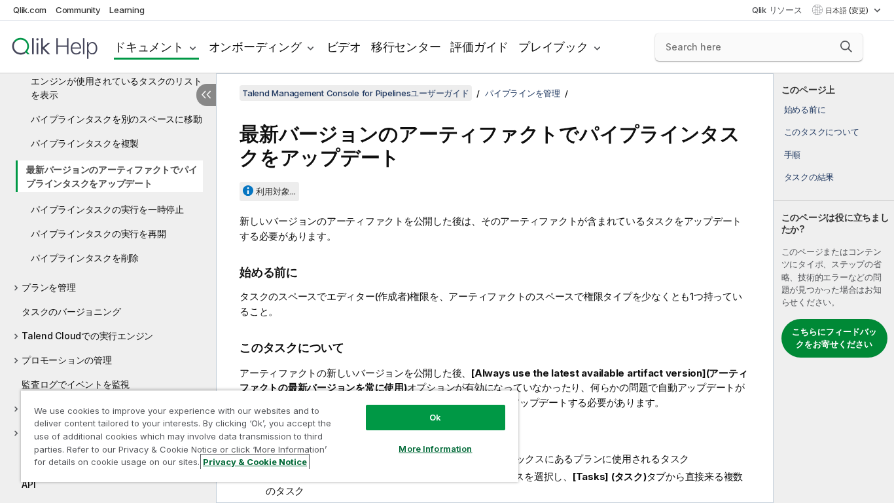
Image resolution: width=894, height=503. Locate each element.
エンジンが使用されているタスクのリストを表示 (116, 87)
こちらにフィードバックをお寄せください (834, 338)
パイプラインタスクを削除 (85, 257)
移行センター (406, 47)
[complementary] (834, 288)
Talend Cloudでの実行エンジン (87, 335)
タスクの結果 (809, 177)
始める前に (805, 109)
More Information (435, 448)
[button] (846, 46)
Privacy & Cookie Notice (255, 461)
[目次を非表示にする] (206, 95)
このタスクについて (821, 131)
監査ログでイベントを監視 (76, 384)
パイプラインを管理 (522, 93)
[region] (269, 436)
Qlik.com (29, 10)
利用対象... (276, 191)
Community (78, 10)
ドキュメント (149, 47)
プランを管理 (49, 287)
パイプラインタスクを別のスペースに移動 (116, 118)
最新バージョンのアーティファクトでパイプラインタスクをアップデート (111, 176)
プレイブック (553, 47)
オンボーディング (255, 47)
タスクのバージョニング (71, 311)
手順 (792, 154)
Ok (435, 417)
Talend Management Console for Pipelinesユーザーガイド (355, 93)
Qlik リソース (777, 10)
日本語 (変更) (847, 10)
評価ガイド (479, 47)
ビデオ (344, 47)
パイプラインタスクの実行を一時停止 (107, 209)
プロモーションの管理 (67, 359)
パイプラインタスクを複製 (85, 143)
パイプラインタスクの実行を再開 (98, 233)
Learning (126, 10)
